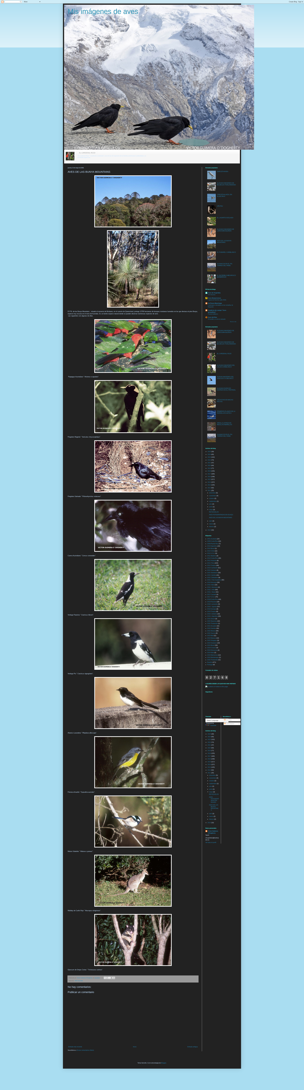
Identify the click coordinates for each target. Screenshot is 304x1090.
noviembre (212, 496)
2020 (209, 465)
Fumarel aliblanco (213, 314)
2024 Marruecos (212, 655)
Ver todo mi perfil (210, 842)
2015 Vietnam (211, 570)
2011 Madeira (211, 556)
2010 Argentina (212, 546)
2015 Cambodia (212, 568)
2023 (209, 457)
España (209, 662)
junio (211, 507)
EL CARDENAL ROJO (87, 153)
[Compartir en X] (109, 978)
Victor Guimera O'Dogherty (213, 832)
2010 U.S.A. (211, 553)
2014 (209, 482)
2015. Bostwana (212, 572)
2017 (209, 474)
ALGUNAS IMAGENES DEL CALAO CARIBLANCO (226, 366)
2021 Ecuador (211, 626)
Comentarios (230, 723)
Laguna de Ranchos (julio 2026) (217, 300)
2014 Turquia (211, 565)
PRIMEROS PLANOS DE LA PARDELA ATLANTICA (226, 412)
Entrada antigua (192, 1047)
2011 (209, 490)
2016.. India (211, 589)
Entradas (229, 720)
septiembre (213, 501)
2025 (209, 451)
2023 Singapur (212, 640)
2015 (209, 479)
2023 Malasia (211, 638)
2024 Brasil (211, 645)
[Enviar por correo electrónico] (105, 978)
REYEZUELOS (214, 512)
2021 (209, 463)
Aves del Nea (212, 317)
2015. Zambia (211, 575)
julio (210, 504)
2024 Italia (210, 652)
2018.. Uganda (212, 606)
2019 (209, 468)
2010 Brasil (211, 548)
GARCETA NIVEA (222, 171)
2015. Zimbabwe (212, 577)
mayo (211, 509)
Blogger (163, 1063)
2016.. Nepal (211, 592)
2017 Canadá (211, 594)
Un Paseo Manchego (215, 303)
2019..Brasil (211, 619)
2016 (209, 476)
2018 (209, 471)
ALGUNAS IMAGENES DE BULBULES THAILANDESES (226, 184)
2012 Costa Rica (212, 558)
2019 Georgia (211, 609)
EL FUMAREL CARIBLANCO (226, 252)
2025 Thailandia (212, 660)
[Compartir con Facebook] (111, 978)
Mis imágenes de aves (103, 11)
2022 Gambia (211, 628)
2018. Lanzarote (212, 604)
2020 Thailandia (212, 623)
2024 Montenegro (213, 657)
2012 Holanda (211, 560)
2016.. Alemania (212, 587)
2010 (209, 530)
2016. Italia (210, 585)
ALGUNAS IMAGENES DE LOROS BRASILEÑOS (225, 230)
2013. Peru (210, 563)
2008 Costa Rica (212, 541)
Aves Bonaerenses (214, 298)
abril (210, 521)
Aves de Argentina (214, 293)
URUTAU (220, 206)
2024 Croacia (211, 648)
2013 (209, 485)
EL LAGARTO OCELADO (225, 218)
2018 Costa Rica (212, 599)
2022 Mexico (211, 631)
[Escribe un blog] (107, 978)
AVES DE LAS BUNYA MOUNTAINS (224, 241)
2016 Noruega (212, 582)
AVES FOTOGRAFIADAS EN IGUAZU (221, 515)
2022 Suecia (211, 633)
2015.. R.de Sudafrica (214, 580)
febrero (211, 526)
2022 (209, 460)
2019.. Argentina (212, 616)
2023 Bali (210, 635)
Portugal (210, 664)
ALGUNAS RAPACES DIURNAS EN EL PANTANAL (226, 389)
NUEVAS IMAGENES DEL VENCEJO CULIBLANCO (225, 377)
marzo (211, 524)
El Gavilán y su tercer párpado (217, 319)
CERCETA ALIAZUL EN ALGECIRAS (224, 195)
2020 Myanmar (212, 621)
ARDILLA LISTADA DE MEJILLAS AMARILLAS (224, 423)
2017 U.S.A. (211, 597)
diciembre (212, 493)
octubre (211, 498)
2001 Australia (79, 980)
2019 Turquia (211, 611)
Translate (213, 725)
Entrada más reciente (75, 1047)
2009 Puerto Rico (212, 544)
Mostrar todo (233, 321)
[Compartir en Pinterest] (114, 978)
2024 (209, 454)
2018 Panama (211, 602)
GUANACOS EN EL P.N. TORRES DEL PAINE (225, 264)
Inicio (134, 1047)
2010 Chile (210, 551)
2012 (209, 488)
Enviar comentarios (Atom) (85, 1050)
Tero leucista (211, 294)
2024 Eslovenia (212, 650)
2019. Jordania (212, 614)
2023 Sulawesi (212, 643)
